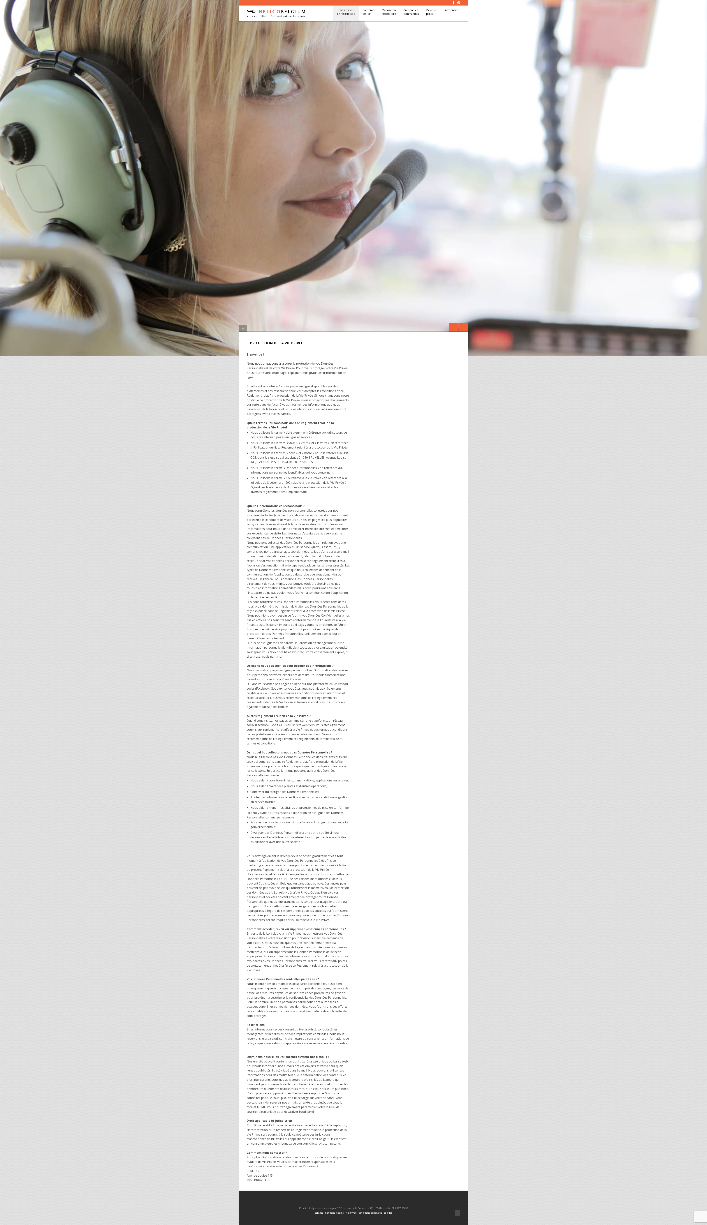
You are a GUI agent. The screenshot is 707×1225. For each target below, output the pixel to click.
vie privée (351, 1212)
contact (319, 1212)
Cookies (295, 679)
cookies (388, 1212)
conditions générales (370, 1212)
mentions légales (334, 1212)
